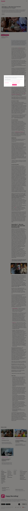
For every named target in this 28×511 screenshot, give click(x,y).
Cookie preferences (7, 82)
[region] (14, 81)
